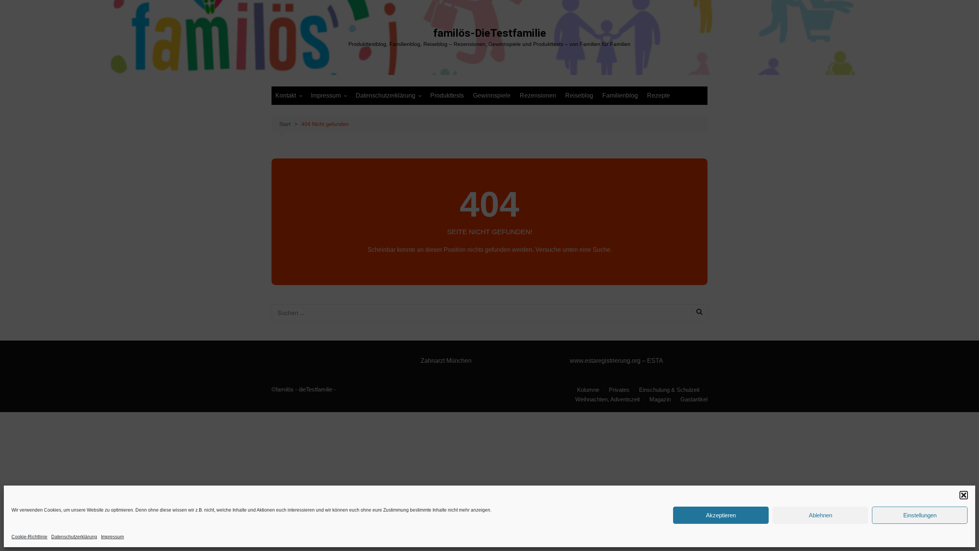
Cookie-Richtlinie (29, 537)
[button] (964, 495)
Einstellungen (920, 515)
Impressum (112, 537)
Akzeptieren (721, 515)
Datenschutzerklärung (74, 537)
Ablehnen (820, 515)
